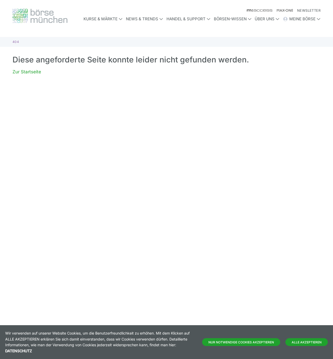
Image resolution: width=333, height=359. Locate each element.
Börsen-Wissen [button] (230, 18)
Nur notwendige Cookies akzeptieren (241, 342)
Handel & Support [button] (186, 18)
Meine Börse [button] (302, 18)
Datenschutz (18, 351)
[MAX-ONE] (282, 10)
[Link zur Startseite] (48, 15)
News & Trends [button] (142, 18)
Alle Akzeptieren (307, 342)
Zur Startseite (26, 71)
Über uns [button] (264, 18)
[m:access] (257, 10)
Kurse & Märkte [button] (101, 18)
